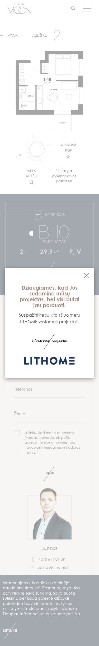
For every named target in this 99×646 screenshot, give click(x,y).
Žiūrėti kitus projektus (50, 341)
